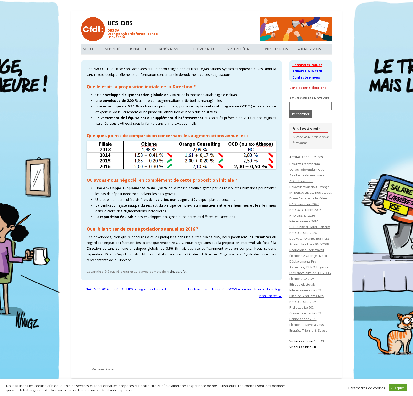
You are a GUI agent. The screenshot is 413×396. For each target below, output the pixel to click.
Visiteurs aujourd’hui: (305, 341)
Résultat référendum (304, 164)
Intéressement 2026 (303, 221)
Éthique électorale (302, 284)
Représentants (170, 49)
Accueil (88, 49)
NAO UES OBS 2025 (303, 302)
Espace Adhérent (238, 49)
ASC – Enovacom (301, 181)
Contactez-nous (274, 49)
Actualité (112, 49)
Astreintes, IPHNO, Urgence (309, 267)
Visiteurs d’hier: (300, 347)
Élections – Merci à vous (306, 324)
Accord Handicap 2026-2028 (309, 244)
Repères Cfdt (139, 49)
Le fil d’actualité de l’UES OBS (310, 273)
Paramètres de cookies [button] (366, 388)
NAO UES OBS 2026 (303, 233)
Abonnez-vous (309, 49)
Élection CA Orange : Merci (308, 256)
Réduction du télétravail (306, 250)
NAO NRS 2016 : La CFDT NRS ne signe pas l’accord (123, 289)
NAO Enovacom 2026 (304, 204)
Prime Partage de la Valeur (308, 198)
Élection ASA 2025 (302, 279)
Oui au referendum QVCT (307, 169)
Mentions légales (103, 369)
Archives (173, 271)
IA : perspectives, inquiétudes (310, 192)
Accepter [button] (397, 387)
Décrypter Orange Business (309, 238)
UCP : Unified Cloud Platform (309, 227)
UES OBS (120, 23)
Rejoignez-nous (203, 49)
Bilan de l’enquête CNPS (306, 296)
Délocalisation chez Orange (309, 187)
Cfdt (183, 271)
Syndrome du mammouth (308, 175)
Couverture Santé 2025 (306, 313)
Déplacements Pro (302, 261)
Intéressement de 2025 (306, 290)
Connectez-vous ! (307, 64)
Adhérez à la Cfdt (307, 71)
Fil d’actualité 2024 (302, 307)
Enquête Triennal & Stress (308, 330)
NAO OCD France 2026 (305, 210)
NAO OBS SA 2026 (302, 215)
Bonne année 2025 (303, 319)
